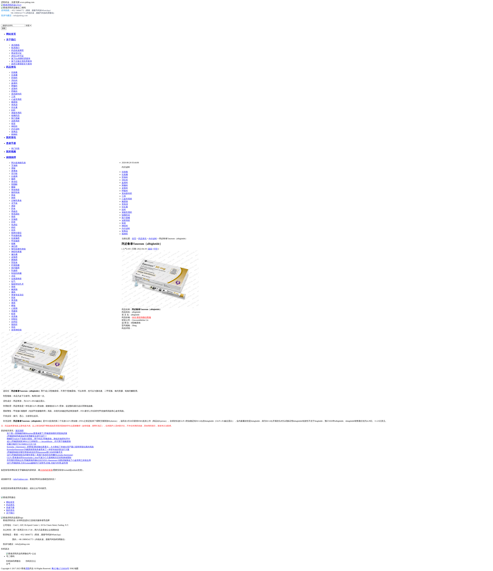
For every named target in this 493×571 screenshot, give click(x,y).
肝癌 (13, 222)
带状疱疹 (15, 190)
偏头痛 (14, 254)
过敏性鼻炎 (16, 200)
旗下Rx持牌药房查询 (20, 58)
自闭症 (14, 322)
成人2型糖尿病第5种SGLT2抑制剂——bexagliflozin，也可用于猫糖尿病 (39, 441)
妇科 (13, 110)
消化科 (14, 80)
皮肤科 (14, 88)
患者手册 (11, 143)
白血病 (14, 176)
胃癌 (13, 303)
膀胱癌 (14, 260)
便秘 (13, 168)
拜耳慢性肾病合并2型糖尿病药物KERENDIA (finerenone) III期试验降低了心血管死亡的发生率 (49, 460)
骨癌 (13, 217)
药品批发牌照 (17, 50)
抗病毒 (14, 72)
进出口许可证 (17, 56)
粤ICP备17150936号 (60, 568)
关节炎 (14, 203)
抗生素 (14, 107)
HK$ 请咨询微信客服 (141, 317)
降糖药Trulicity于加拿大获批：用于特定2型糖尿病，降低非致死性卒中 (38, 439)
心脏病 (14, 308)
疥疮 (13, 230)
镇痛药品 (15, 115)
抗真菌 (14, 75)
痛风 (13, 292)
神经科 (14, 126)
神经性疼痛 (16, 252)
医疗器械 (15, 118)
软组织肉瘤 (16, 273)
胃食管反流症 (17, 295)
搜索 (3, 28)
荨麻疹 (14, 311)
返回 (150, 249)
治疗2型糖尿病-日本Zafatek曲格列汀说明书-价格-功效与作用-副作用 (37, 463)
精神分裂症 (16, 233)
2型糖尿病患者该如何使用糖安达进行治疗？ (27, 436)
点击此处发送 (46, 470)
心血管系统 (16, 99)
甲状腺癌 (15, 241)
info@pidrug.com (20, 479)
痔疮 (13, 327)
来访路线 (15, 45)
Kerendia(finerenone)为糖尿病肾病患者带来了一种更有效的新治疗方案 (38, 449)
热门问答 (15, 148)
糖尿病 (14, 102)
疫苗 (13, 123)
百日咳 (14, 173)
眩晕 (13, 314)
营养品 (14, 132)
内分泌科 (15, 129)
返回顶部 (19, 431)
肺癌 (13, 198)
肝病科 (14, 78)
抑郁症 (14, 319)
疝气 (13, 281)
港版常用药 (16, 113)
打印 (156, 249)
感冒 (13, 206)
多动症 (14, 181)
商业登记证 (16, 53)
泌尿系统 (15, 121)
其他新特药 (16, 94)
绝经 (13, 227)
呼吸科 (14, 91)
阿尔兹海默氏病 (18, 163)
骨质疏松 (15, 214)
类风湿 (14, 105)
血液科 (14, 83)
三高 (13, 97)
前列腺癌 (15, 268)
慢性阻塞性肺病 (18, 249)
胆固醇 (14, 184)
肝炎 (13, 208)
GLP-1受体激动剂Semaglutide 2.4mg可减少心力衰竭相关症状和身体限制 (39, 457)
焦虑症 (14, 225)
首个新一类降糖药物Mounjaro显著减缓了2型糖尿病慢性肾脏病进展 (37, 433)
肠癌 (13, 179)
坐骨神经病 (16, 330)
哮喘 (13, 305)
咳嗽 (13, 243)
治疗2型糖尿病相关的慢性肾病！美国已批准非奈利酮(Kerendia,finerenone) (40, 455)
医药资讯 (11, 137)
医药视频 (11, 151)
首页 (134, 238)
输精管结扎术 (17, 284)
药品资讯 (11, 67)
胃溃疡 (14, 300)
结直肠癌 (15, 238)
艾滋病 (14, 165)
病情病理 (11, 157)
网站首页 (11, 34)
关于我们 (11, 39)
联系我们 (15, 48)
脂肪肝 (14, 324)
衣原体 (14, 316)
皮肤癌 (14, 257)
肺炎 (13, 195)
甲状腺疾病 (16, 235)
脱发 (13, 297)
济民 (27, 568)
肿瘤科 (14, 86)
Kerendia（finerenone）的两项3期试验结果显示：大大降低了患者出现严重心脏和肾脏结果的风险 (50, 447)
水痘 (13, 276)
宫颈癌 (14, 219)
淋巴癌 (14, 246)
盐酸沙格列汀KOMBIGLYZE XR (21, 444)
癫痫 (13, 187)
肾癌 (13, 287)
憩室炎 (14, 262)
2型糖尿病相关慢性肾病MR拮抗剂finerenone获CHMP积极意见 (35, 452)
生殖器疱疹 (16, 279)
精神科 (14, 134)
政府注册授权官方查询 (21, 64)
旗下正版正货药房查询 (21, 61)
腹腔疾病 (15, 192)
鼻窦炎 (14, 171)
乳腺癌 (14, 270)
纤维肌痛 (15, 265)
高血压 (14, 211)
